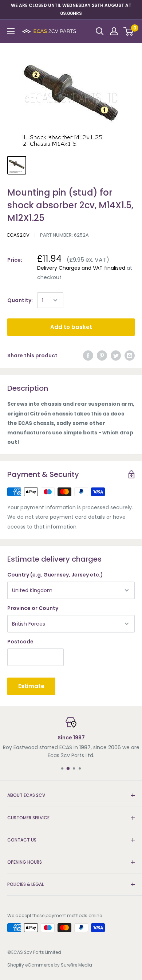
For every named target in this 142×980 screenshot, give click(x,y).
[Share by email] (130, 355)
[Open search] (100, 31)
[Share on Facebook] (88, 355)
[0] (128, 31)
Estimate (31, 686)
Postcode (20, 641)
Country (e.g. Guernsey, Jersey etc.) (55, 574)
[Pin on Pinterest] (102, 355)
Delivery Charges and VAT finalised (81, 268)
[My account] (114, 31)
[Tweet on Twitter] (116, 355)
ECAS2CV (18, 235)
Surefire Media (76, 965)
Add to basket (71, 327)
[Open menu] (11, 31)
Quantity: (20, 300)
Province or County (32, 608)
